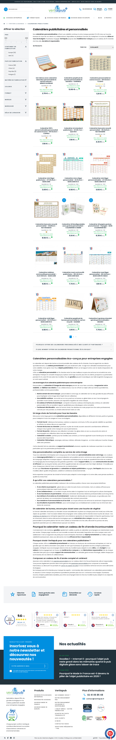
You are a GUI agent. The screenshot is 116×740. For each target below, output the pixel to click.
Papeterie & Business (16, 24)
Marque (16, 100)
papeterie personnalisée (79, 563)
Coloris (16, 86)
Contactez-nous (62, 724)
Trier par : (83, 47)
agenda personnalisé (60, 561)
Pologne (12, 74)
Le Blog (58, 721)
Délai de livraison (16, 113)
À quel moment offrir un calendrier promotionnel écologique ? (63, 349)
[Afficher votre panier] (106, 9)
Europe (12, 52)
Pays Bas (12, 71)
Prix (6, 35)
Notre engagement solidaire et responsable (62, 704)
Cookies (60, 738)
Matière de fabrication (16, 80)
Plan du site (38, 738)
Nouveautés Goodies (42, 700)
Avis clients (60, 718)
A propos (107, 18)
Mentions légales (48, 738)
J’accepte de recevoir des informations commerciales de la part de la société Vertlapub (29, 671)
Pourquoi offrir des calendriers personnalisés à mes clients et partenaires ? (69, 345)
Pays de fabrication (16, 61)
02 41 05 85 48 (95, 694)
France (12, 65)
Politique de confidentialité (73, 738)
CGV (56, 738)
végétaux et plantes (40, 516)
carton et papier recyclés (69, 566)
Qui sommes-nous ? (62, 695)
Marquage (16, 106)
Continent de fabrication (16, 47)
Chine (12, 68)
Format (16, 93)
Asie (11, 56)
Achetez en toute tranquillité (62, 714)
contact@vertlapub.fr (95, 699)
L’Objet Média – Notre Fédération (63, 710)
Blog (100, 18)
